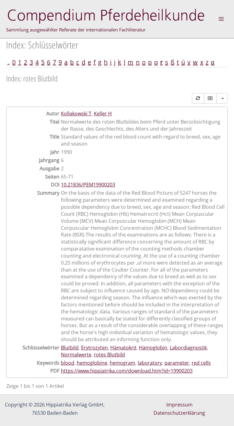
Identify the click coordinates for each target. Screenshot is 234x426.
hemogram (122, 362)
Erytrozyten (94, 347)
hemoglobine (92, 362)
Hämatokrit (123, 347)
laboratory (150, 362)
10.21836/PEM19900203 (88, 184)
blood (67, 362)
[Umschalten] (210, 98)
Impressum (179, 404)
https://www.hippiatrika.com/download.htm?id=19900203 (127, 370)
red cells (201, 362)
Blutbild (70, 347)
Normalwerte (76, 354)
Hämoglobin (153, 347)
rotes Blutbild (109, 354)
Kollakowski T (76, 113)
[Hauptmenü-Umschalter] (221, 19)
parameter (177, 362)
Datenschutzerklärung (179, 413)
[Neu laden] (198, 98)
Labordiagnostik (188, 347)
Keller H (103, 113)
